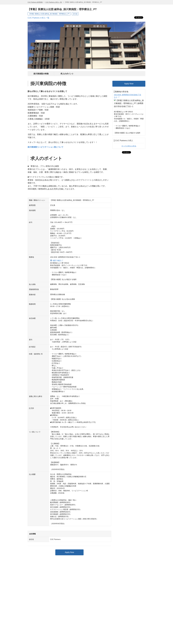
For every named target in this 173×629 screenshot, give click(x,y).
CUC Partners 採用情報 (35, 2)
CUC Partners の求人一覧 (53, 2)
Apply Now (69, 552)
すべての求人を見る (128, 146)
